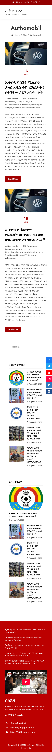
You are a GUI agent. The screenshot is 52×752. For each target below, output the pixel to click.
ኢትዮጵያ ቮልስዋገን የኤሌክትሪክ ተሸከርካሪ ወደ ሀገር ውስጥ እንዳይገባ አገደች (25, 234)
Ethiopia (8, 107)
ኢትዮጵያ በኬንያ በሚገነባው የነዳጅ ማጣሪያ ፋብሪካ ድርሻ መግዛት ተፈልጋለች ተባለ (34, 433)
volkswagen (10, 258)
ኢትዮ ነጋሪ (13, 10)
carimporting (37, 252)
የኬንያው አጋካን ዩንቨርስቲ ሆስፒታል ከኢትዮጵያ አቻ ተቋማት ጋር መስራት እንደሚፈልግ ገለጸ (34, 454)
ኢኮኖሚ (26, 101)
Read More (13, 179)
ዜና (30, 101)
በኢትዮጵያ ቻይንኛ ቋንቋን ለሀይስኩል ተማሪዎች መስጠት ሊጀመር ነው (34, 393)
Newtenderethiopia (31, 107)
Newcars (17, 107)
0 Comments (31, 98)
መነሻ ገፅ (19, 101)
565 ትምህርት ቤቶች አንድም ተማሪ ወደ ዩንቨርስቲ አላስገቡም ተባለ (33, 413)
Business (11, 101)
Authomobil (25, 104)
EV (25, 255)
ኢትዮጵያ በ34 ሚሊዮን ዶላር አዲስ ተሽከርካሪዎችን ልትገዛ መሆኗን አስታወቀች (24, 87)
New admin (12, 98)
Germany (32, 255)
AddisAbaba (13, 104)
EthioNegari (36, 104)
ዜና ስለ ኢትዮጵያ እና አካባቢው (16, 14)
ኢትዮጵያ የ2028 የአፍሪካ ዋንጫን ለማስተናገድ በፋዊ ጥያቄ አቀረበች (34, 376)
